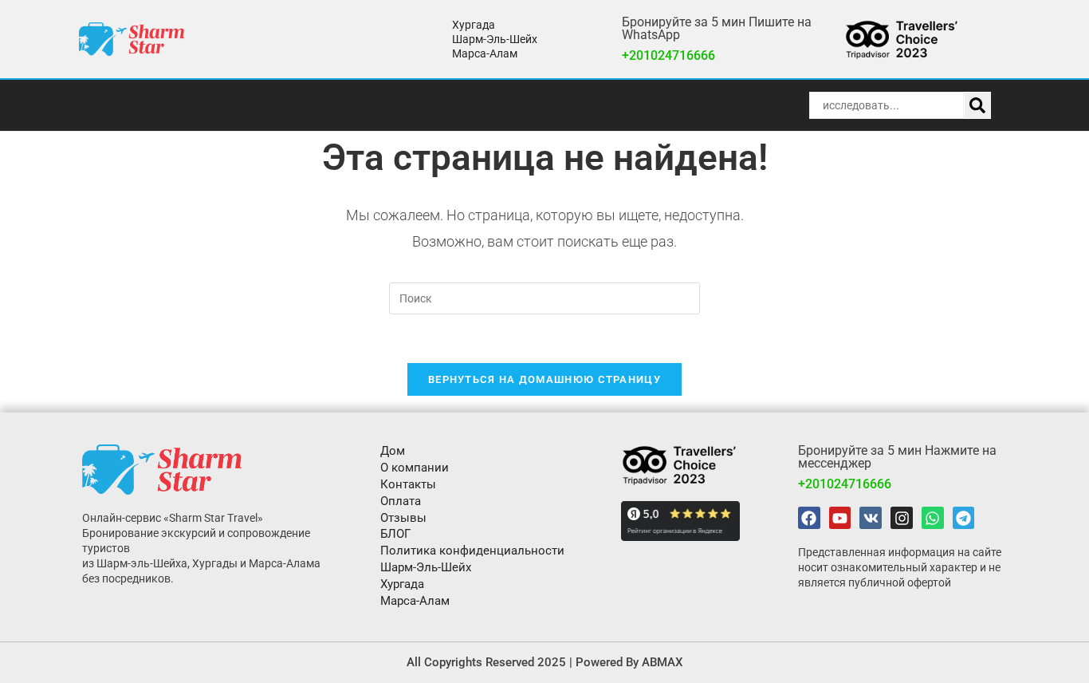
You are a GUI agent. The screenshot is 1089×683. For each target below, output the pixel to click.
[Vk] (870, 518)
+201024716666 (668, 55)
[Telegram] (964, 518)
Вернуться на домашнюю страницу (544, 379)
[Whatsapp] (933, 518)
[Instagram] (901, 518)
